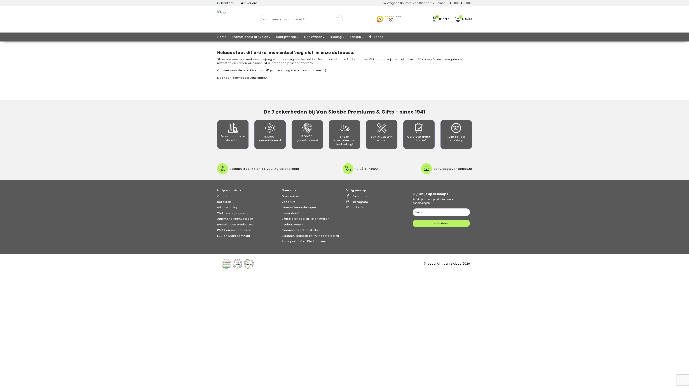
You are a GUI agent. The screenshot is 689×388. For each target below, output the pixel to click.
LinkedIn (358, 207)
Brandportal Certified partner (304, 241)
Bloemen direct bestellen (301, 230)
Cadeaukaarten (293, 224)
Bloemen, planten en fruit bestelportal (311, 236)
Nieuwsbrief (290, 213)
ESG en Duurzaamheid (233, 236)
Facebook (359, 196)
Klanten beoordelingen (299, 207)
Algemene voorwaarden (235, 219)
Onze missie (291, 196)
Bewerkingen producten (235, 224)
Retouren (224, 202)
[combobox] (297, 19)
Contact (227, 3)
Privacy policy (227, 207)
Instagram (360, 202)
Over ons (250, 3)
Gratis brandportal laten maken (305, 219)
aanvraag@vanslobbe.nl (250, 78)
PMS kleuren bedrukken (234, 230)
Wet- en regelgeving (233, 213)
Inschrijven (441, 223)
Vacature (289, 202)
